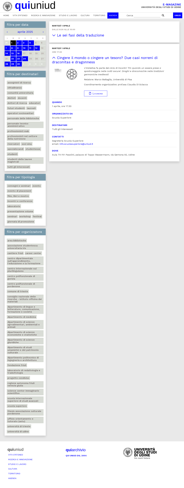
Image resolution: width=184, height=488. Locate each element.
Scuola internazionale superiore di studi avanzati (22, 399)
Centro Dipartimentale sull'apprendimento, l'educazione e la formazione (23, 261)
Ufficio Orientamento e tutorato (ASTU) (20, 420)
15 (12, 53)
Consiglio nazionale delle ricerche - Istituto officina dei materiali (24, 299)
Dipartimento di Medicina (21, 317)
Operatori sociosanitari (20, 113)
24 (24, 58)
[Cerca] (163, 15)
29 (12, 64)
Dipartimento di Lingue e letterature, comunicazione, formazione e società (23, 309)
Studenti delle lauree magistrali (19, 160)
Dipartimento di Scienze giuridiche (21, 341)
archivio (76, 450)
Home (6, 15)
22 (12, 58)
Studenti (12, 154)
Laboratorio (13, 206)
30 (18, 64)
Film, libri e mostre (18, 196)
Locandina (97, 93)
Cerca (130, 15)
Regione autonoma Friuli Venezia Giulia (20, 384)
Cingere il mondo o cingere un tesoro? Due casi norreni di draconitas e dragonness (105, 60)
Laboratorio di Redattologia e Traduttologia (23, 371)
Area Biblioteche (16, 240)
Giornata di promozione (20, 221)
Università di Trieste (18, 426)
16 (18, 53)
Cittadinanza (14, 87)
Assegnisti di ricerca (19, 82)
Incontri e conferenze (19, 201)
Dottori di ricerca (17, 103)
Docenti (22, 98)
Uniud (178, 15)
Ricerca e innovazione (43, 15)
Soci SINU (27, 144)
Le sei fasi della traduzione (80, 35)
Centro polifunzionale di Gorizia (21, 277)
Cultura (85, 15)
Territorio (99, 15)
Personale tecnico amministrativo (17, 124)
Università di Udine (18, 431)
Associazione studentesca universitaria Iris (22, 247)
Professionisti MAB (18, 131)
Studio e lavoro (68, 15)
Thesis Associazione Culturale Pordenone (24, 412)
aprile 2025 (25, 31)
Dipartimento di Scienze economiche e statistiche (22, 333)
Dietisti (11, 98)
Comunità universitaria (20, 92)
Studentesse (33, 149)
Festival (37, 216)
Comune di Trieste (17, 291)
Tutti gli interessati (18, 167)
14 (6, 53)
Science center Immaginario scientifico (23, 392)
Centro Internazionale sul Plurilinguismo (22, 269)
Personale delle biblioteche (23, 118)
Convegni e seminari (18, 185)
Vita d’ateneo (20, 15)
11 (30, 48)
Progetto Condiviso (18, 378)
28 (6, 64)
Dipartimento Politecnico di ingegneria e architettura (23, 359)
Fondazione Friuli (16, 365)
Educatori (34, 103)
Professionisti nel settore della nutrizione (22, 137)
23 (18, 58)
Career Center (33, 253)
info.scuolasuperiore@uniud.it (76, 144)
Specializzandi (15, 149)
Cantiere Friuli (15, 253)
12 (36, 48)
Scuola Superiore (17, 406)
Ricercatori (13, 144)
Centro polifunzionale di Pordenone (21, 285)
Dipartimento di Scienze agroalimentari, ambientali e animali (23, 324)
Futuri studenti (16, 108)
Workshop (25, 216)
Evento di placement (19, 191)
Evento (36, 185)
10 (24, 48)
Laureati (31, 108)
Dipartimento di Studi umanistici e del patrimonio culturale (23, 350)
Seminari (12, 216)
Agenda (113, 15)
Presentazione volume (20, 211)
